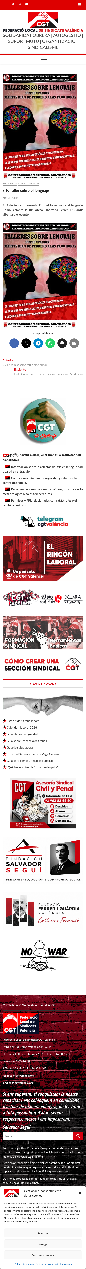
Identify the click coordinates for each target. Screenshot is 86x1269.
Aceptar (43, 1233)
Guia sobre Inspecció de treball (27, 741)
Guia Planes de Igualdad (22, 734)
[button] (80, 1193)
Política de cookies (24, 1263)
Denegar (43, 1244)
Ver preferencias (43, 1255)
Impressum (66, 1263)
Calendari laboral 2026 (22, 727)
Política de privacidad (47, 1263)
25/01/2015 (11, 197)
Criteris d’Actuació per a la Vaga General (33, 754)
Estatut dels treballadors (23, 721)
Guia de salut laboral (20, 747)
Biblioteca (10, 183)
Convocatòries (28, 183)
